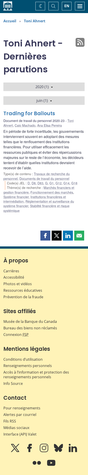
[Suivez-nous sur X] (15, 451)
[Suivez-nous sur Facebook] (30, 451)
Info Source (13, 383)
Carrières (11, 270)
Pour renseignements (21, 408)
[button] (45, 236)
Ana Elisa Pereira (49, 125)
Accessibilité (13, 277)
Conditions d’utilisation (23, 359)
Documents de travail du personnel (44, 178)
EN (66, 5)
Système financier (16, 197)
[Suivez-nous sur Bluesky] (59, 451)
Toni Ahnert (34, 20)
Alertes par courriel (19, 414)
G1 (51, 183)
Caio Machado (25, 125)
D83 (40, 183)
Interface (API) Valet (20, 434)
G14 (66, 183)
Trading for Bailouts (29, 113)
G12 (59, 183)
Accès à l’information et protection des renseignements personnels (36, 374)
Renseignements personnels (27, 365)
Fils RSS (9, 421)
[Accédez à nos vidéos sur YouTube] (51, 466)
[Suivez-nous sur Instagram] (44, 451)
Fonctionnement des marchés (51, 192)
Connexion (16, 334)
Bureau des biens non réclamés (30, 328)
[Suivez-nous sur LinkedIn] (73, 451)
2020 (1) (42, 86)
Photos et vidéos (17, 283)
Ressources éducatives (22, 290)
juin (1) (42, 100)
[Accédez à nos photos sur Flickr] (37, 466)
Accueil (9, 20)
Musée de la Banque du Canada (30, 321)
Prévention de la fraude (23, 296)
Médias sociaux (16, 427)
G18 (74, 183)
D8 (34, 183)
